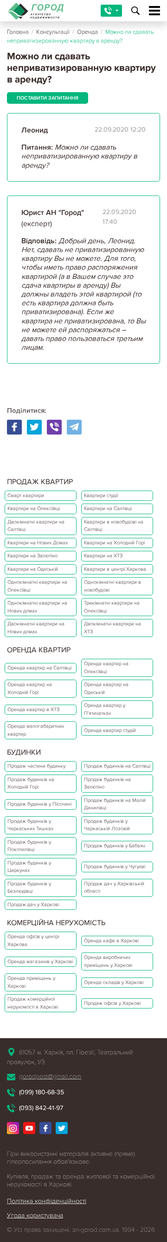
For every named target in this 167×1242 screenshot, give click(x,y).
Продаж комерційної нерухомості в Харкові (32, 1003)
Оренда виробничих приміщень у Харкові (108, 961)
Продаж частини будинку (36, 766)
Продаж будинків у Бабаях (114, 846)
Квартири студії (101, 495)
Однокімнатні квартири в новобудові (112, 586)
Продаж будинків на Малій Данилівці (115, 804)
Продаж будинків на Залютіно (107, 783)
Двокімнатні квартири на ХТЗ (112, 628)
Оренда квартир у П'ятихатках (104, 709)
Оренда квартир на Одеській (106, 688)
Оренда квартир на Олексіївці (106, 668)
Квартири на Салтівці (108, 508)
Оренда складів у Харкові (113, 982)
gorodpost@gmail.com (50, 1076)
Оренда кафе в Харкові (111, 941)
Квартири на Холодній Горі (114, 543)
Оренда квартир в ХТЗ (33, 709)
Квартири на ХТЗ (103, 556)
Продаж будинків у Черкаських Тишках (30, 825)
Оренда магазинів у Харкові (40, 961)
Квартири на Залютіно (32, 556)
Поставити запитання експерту (47, 99)
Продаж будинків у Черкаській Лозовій (107, 825)
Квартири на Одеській (32, 569)
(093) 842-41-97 (41, 1108)
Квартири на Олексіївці (33, 508)
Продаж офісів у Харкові (112, 1003)
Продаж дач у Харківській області (114, 888)
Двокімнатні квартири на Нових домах (35, 628)
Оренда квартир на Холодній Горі (29, 688)
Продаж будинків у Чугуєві (114, 867)
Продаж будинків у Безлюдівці (29, 888)
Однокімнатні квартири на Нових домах (37, 607)
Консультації (53, 32)
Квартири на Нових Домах (37, 543)
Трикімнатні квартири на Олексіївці (112, 607)
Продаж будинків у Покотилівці (29, 846)
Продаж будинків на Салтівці (117, 766)
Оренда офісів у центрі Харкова (33, 940)
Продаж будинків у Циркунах (29, 867)
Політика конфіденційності (46, 1201)
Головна (18, 32)
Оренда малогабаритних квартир (35, 730)
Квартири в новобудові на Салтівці (113, 526)
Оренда (87, 32)
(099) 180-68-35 (41, 1092)
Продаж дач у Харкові (33, 905)
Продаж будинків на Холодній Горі (30, 783)
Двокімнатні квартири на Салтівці (35, 526)
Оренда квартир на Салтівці (39, 668)
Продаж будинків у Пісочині (39, 804)
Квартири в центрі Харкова (115, 569)
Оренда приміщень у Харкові (31, 982)
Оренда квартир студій (110, 730)
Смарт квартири (25, 495)
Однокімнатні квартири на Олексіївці (37, 586)
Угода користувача (35, 1215)
